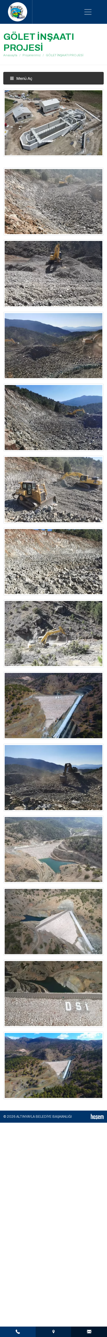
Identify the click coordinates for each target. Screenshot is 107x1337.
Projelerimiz (31, 55)
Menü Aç (23, 78)
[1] (88, 12)
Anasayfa (10, 55)
